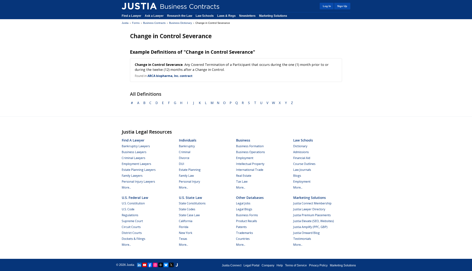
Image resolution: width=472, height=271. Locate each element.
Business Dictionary (180, 22)
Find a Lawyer (131, 15)
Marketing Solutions (273, 15)
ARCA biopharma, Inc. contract (170, 76)
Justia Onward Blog (306, 233)
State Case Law (189, 215)
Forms (136, 22)
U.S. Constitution (133, 203)
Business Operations (250, 152)
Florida (183, 227)
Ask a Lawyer (154, 15)
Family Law (186, 176)
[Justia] (139, 6)
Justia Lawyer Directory (309, 209)
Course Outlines (304, 164)
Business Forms (247, 215)
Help (280, 265)
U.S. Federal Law (135, 197)
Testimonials (302, 239)
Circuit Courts (131, 227)
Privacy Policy (318, 265)
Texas (183, 239)
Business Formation (250, 146)
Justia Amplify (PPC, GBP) (310, 227)
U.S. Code (128, 209)
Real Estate (243, 176)
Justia (125, 22)
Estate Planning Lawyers (139, 170)
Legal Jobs (243, 203)
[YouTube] (144, 265)
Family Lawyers (132, 176)
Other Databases (250, 197)
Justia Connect (231, 265)
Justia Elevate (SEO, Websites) (313, 221)
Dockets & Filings (133, 239)
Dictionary (300, 146)
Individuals (187, 140)
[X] (171, 265)
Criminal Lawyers (133, 158)
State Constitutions (192, 203)
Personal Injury (189, 181)
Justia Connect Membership (312, 203)
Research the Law (179, 15)
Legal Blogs (244, 209)
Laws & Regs (226, 15)
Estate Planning (190, 170)
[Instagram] (155, 265)
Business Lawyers (134, 152)
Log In (327, 6)
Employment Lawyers (136, 164)
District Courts (132, 233)
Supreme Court (132, 221)
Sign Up (342, 6)
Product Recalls (246, 221)
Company (268, 265)
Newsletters (247, 15)
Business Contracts (154, 22)
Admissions (301, 152)
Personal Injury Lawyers (138, 181)
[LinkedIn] (139, 265)
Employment (244, 158)
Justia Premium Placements (312, 215)
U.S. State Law (190, 197)
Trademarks (244, 233)
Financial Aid (301, 158)
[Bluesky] (166, 265)
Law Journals (302, 170)
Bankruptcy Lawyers (136, 146)
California (185, 221)
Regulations (130, 215)
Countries (243, 239)
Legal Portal (251, 265)
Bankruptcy (187, 146)
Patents (241, 227)
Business (243, 140)
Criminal (184, 152)
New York (185, 233)
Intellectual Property (250, 164)
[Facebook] (150, 265)
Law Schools (205, 15)
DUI (181, 164)
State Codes (187, 209)
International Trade (249, 170)
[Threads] (160, 265)
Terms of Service (296, 265)
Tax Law (241, 181)
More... (126, 187)
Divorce (184, 158)
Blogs (297, 176)
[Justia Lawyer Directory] (176, 265)
